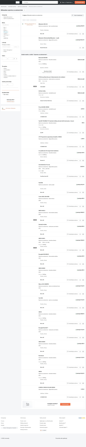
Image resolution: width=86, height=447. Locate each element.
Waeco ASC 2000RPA (44, 284)
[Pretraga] (23, 2)
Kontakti (2, 425)
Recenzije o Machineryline (25, 427)
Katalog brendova (23, 429)
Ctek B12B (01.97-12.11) (44, 164)
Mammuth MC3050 (43, 57)
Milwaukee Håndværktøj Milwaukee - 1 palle (49, 38)
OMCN (40, 311)
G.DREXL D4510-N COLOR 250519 (47, 387)
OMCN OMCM (42, 268)
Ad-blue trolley (42, 91)
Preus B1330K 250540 (44, 107)
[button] (80, 34)
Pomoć (2, 423)
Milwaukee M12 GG (43, 24)
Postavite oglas (65, 404)
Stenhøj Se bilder (43, 224)
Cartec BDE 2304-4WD (44, 196)
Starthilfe (41, 182)
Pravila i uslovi (23, 420)
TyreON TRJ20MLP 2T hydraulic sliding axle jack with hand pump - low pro (56, 121)
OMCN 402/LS (42, 210)
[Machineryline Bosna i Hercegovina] (7, 2)
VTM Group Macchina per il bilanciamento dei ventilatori (52, 77)
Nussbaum (41, 355)
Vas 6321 (41, 298)
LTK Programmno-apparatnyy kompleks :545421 (50, 136)
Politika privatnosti (24, 423)
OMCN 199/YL (42, 238)
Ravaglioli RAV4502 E (44, 254)
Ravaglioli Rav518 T (43, 327)
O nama (2, 420)
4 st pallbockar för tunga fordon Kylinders (48, 150)
